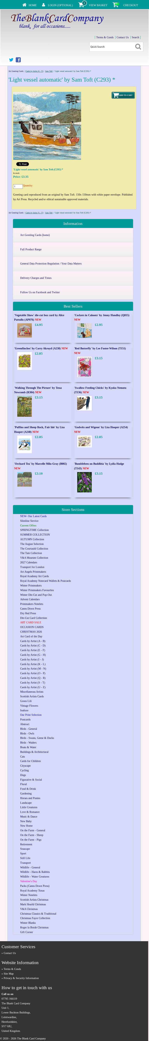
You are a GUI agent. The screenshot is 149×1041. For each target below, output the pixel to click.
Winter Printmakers (31, 585)
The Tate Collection (31, 553)
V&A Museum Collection (34, 557)
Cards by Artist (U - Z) (33, 687)
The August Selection (32, 544)
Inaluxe (24, 710)
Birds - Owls (27, 733)
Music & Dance (28, 816)
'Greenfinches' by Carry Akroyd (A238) (41, 348)
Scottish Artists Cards (32, 696)
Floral (23, 784)
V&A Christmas (29, 909)
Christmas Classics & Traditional (38, 913)
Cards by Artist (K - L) (33, 664)
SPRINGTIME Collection (34, 530)
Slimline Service (29, 520)
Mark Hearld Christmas (33, 904)
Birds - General (28, 728)
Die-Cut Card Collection (33, 618)
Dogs (23, 775)
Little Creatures (28, 807)
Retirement (26, 844)
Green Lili (26, 701)
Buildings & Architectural (34, 752)
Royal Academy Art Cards (34, 576)
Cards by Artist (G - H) (33, 654)
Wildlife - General (30, 867)
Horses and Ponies (30, 798)
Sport (23, 853)
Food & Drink (28, 788)
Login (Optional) (60, 5)
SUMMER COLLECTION (35, 534)
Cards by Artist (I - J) (32, 659)
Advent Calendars (30, 599)
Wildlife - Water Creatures (34, 876)
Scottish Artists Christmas (34, 899)
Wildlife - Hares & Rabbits (35, 872)
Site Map (9, 973)
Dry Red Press (28, 613)
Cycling (24, 770)
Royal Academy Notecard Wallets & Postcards (45, 580)
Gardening (26, 793)
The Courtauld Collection (34, 548)
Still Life (25, 858)
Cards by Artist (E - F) (32, 650)
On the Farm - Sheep (31, 835)
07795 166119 (9, 998)
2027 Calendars (28, 562)
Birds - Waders (28, 742)
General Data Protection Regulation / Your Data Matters (50, 263)
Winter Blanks (28, 922)
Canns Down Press (30, 608)
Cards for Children (30, 761)
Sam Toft (48, 71)
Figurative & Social (31, 779)
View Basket (98, 5)
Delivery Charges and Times (35, 278)
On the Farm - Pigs (30, 839)
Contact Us (123, 37)
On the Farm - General (32, 830)
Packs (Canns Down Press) (34, 885)
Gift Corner (26, 932)
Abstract (24, 724)
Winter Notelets (28, 895)
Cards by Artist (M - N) (33, 668)
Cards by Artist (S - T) (34, 71)
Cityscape (25, 765)
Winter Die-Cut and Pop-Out (36, 594)
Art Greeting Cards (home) (35, 235)
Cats (22, 756)
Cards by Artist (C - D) (33, 645)
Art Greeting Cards (16, 71)
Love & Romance (30, 812)
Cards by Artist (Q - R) (33, 678)
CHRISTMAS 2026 (31, 631)
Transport (25, 862)
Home (33, 5)
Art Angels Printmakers (33, 571)
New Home (26, 825)
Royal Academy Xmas (32, 890)
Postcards (25, 719)
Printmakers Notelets (31, 604)
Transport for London (32, 567)
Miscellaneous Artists (31, 691)
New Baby (26, 821)
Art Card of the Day (31, 636)
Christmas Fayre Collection (35, 918)
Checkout (130, 5)
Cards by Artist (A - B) (32, 641)
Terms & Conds (104, 37)
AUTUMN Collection (32, 539)
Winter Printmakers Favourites (37, 590)
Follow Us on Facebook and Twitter (40, 292)
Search (135, 37)
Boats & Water (28, 747)
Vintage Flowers (29, 705)
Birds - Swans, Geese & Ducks (37, 738)
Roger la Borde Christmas (34, 927)
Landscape (26, 802)
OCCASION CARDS (32, 627)
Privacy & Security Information (21, 978)
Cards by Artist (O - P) (32, 673)
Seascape (25, 848)
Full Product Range (31, 249)
